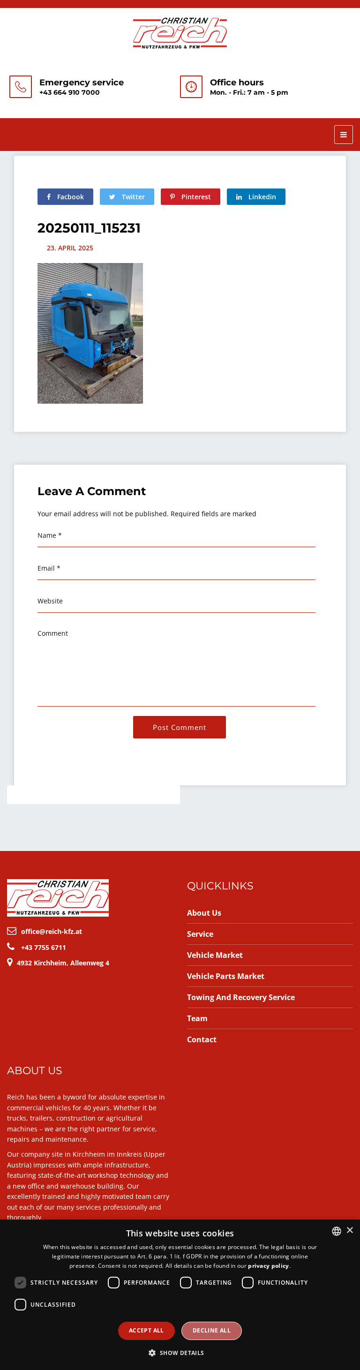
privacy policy (268, 1266)
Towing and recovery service (241, 997)
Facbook (69, 196)
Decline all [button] (212, 1330)
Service (200, 934)
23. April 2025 (70, 247)
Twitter (132, 196)
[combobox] (336, 1231)
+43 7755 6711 (43, 947)
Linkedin (261, 196)
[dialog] (180, 1294)
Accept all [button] (146, 1330)
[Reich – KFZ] (180, 32)
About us (204, 913)
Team (197, 1018)
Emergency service (81, 82)
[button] (180, 1353)
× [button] (349, 1230)
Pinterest (195, 196)
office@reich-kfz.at (51, 931)
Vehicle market (215, 955)
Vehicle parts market (225, 976)
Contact (202, 1039)
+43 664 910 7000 (69, 92)
